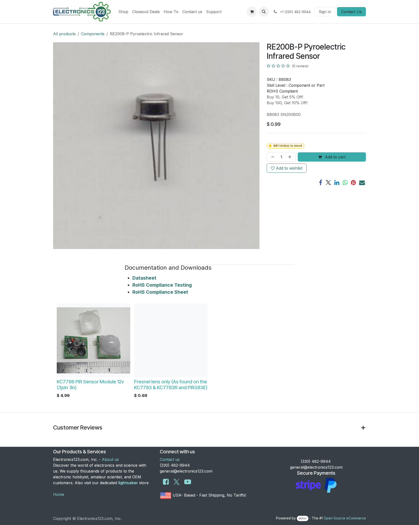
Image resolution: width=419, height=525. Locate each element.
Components (93, 33)
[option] (209, 352)
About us (110, 459)
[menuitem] (123, 12)
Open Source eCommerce (345, 518)
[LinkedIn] (336, 182)
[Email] (362, 182)
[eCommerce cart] (252, 12)
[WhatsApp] (345, 182)
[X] (328, 182)
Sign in (325, 11)
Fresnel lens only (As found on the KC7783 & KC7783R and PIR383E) (171, 384)
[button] (264, 12)
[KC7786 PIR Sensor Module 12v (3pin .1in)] (93, 340)
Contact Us (351, 11)
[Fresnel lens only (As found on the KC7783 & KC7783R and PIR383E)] (171, 340)
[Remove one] (272, 157)
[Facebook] (320, 182)
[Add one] (291, 157)
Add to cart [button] (335, 157)
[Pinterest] (353, 182)
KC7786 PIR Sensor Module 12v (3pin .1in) (90, 384)
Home (58, 494)
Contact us (170, 459)
